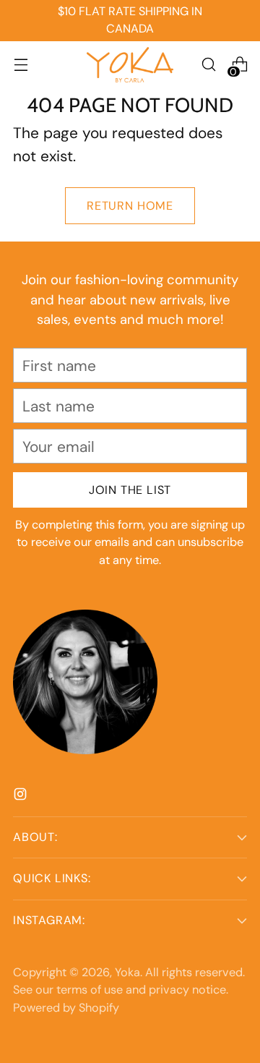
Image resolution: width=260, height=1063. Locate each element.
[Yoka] (130, 64)
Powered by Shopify (66, 1007)
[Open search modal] (208, 65)
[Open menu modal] (20, 65)
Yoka (127, 972)
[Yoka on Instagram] (21, 796)
